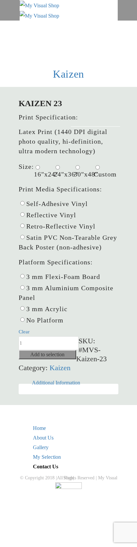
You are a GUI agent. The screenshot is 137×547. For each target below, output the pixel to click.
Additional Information (56, 382)
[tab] (56, 382)
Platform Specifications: (56, 262)
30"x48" (84, 174)
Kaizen (68, 74)
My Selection (47, 457)
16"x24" (44, 174)
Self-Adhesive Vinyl (57, 203)
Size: (26, 166)
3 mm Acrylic (47, 308)
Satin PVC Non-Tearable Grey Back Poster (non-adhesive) (68, 242)
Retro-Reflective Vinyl (60, 226)
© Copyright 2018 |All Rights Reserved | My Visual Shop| (68, 477)
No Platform (45, 320)
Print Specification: (48, 117)
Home (39, 428)
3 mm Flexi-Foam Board (63, 276)
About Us (43, 438)
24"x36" (64, 174)
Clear (24, 331)
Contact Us (45, 466)
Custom (104, 174)
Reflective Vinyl (51, 215)
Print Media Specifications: (60, 189)
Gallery (41, 447)
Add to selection (47, 354)
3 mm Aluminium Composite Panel (66, 292)
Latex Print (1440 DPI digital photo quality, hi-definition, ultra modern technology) (63, 141)
